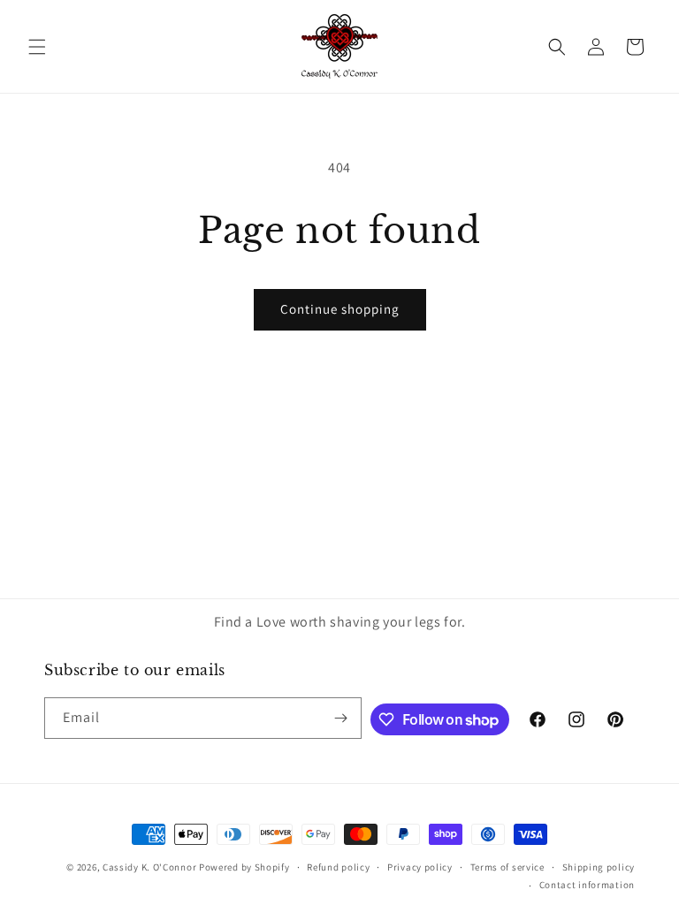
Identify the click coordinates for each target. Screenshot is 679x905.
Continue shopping (340, 308)
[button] (37, 46)
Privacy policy (420, 867)
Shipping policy (599, 867)
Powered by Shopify (244, 867)
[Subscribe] (341, 718)
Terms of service (507, 867)
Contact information (587, 884)
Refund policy (338, 867)
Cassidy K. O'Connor (149, 867)
